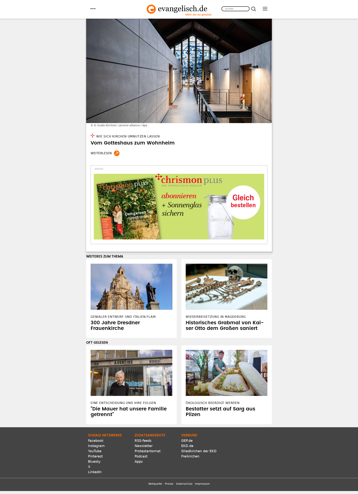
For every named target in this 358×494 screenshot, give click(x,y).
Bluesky (94, 461)
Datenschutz (184, 483)
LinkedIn (95, 472)
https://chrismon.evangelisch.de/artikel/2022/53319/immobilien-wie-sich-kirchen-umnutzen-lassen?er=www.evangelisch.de (117, 153)
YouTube (94, 451)
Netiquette (155, 483)
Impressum (202, 483)
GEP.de (187, 441)
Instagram (96, 446)
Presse (169, 483)
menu (93, 8)
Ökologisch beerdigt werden (213, 403)
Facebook (95, 441)
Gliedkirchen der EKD (198, 451)
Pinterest (95, 456)
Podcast (141, 456)
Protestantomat (148, 451)
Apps (139, 461)
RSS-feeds (143, 441)
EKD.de (187, 446)
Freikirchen (190, 456)
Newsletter (144, 446)
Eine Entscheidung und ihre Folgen (123, 403)
